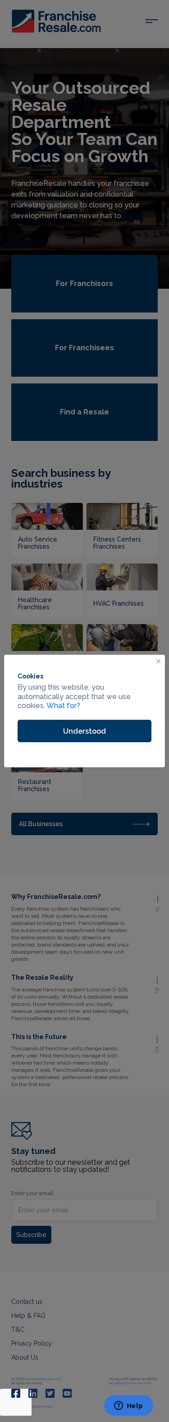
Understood (84, 731)
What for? (63, 705)
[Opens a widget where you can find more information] (128, 1406)
